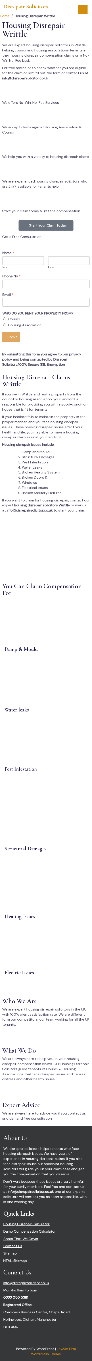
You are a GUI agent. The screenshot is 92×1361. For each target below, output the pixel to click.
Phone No (11, 276)
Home (4, 16)
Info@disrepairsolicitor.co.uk (26, 1282)
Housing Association (25, 325)
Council (14, 319)
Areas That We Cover (20, 1238)
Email (7, 295)
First (5, 267)
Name (8, 253)
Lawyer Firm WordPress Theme (53, 1351)
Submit (11, 337)
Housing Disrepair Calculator (26, 1224)
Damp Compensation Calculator (29, 1231)
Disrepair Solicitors (25, 6)
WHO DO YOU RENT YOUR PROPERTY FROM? (37, 313)
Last (51, 267)
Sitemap (10, 1253)
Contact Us (12, 1246)
